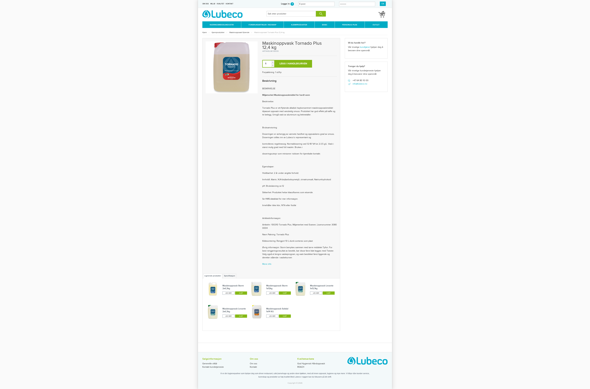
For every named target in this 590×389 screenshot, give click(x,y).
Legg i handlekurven (293, 63)
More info (266, 264)
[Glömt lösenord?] (292, 3)
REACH (300, 367)
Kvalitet (220, 4)
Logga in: (286, 3)
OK (382, 4)
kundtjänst (365, 47)
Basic (324, 25)
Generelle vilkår (209, 363)
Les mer (228, 293)
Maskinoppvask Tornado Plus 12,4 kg (269, 32)
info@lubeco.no (360, 84)
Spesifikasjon (229, 276)
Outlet (376, 25)
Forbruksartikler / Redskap (262, 25)
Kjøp (241, 293)
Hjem (204, 32)
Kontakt (229, 4)
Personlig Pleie (349, 25)
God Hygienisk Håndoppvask (311, 363)
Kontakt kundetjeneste (213, 367)
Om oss (205, 4)
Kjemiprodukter (299, 25)
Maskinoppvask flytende (239, 32)
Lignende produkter (213, 276)
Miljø (212, 4)
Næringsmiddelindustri (222, 25)
